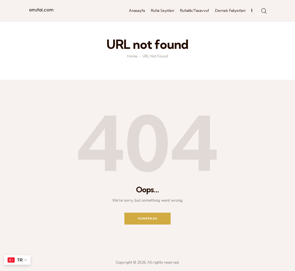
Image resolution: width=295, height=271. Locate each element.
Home (132, 56)
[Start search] (263, 11)
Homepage (147, 218)
